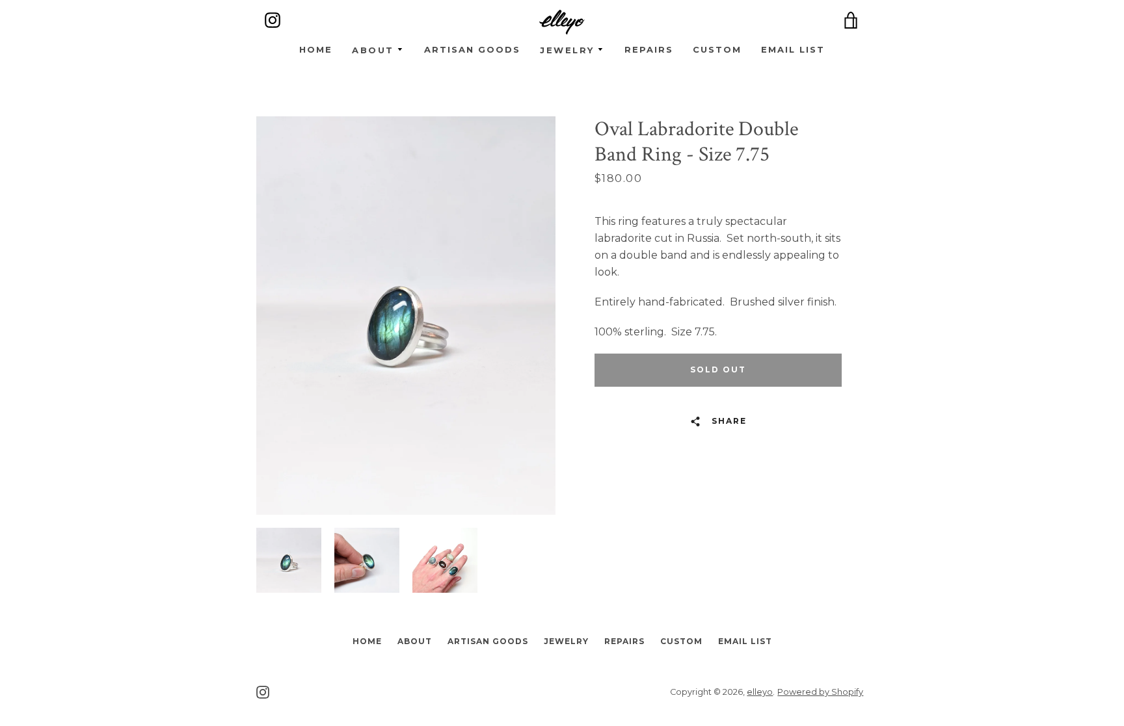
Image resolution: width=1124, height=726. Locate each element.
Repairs (648, 50)
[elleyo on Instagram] (262, 691)
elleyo (760, 692)
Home (315, 50)
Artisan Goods (472, 50)
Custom (717, 50)
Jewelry (566, 641)
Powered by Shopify (820, 692)
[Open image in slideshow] (405, 315)
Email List (793, 50)
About (414, 641)
